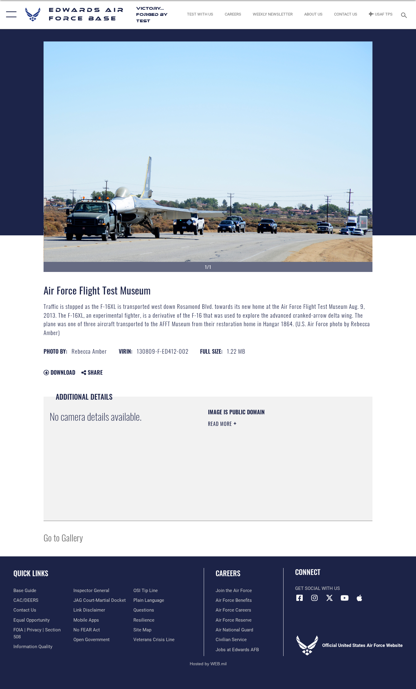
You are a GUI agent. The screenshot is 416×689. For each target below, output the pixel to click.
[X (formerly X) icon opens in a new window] (329, 597)
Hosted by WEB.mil (208, 663)
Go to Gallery (63, 537)
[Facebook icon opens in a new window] (299, 597)
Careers (228, 573)
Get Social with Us (317, 588)
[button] (10, 14)
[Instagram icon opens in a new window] (314, 597)
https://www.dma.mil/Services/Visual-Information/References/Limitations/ (279, 471)
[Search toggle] (405, 14)
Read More (221, 423)
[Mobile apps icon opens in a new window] (359, 597)
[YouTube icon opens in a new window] (344, 597)
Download (62, 372)
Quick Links (30, 573)
